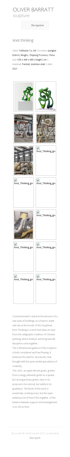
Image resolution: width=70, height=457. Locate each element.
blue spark (35, 438)
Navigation (37, 25)
